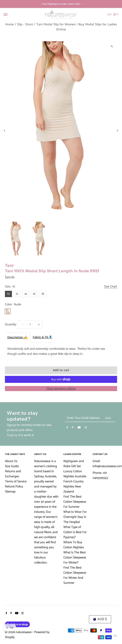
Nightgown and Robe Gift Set (73, 464)
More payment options (61, 388)
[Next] (117, 130)
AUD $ (102, 619)
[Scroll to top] (115, 635)
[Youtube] (79, 428)
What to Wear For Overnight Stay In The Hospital (75, 517)
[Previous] (4, 130)
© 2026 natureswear (19, 632)
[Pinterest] (73, 428)
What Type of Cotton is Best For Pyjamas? (75, 532)
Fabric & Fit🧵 (42, 337)
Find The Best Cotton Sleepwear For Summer (74, 501)
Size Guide (12, 466)
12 (17, 293)
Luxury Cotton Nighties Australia (74, 474)
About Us (11, 461)
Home (9, 24)
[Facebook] (67, 428)
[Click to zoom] (111, 46)
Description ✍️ (17, 337)
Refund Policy (14, 486)
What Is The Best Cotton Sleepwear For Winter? (74, 557)
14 (25, 293)
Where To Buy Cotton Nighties (73, 545)
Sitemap (10, 491)
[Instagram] (86, 428)
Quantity (10, 324)
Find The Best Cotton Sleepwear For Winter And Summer (74, 575)
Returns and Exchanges (13, 474)
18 (42, 293)
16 (34, 293)
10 (8, 293)
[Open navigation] (22, 14)
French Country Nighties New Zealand (73, 486)
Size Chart (110, 286)
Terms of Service (16, 481)
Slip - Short (25, 24)
